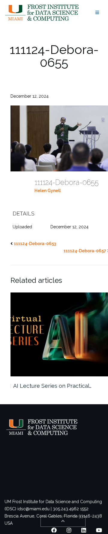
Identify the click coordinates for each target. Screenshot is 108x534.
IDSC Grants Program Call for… (59, 386)
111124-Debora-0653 (35, 243)
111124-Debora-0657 (85, 250)
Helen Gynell (47, 190)
